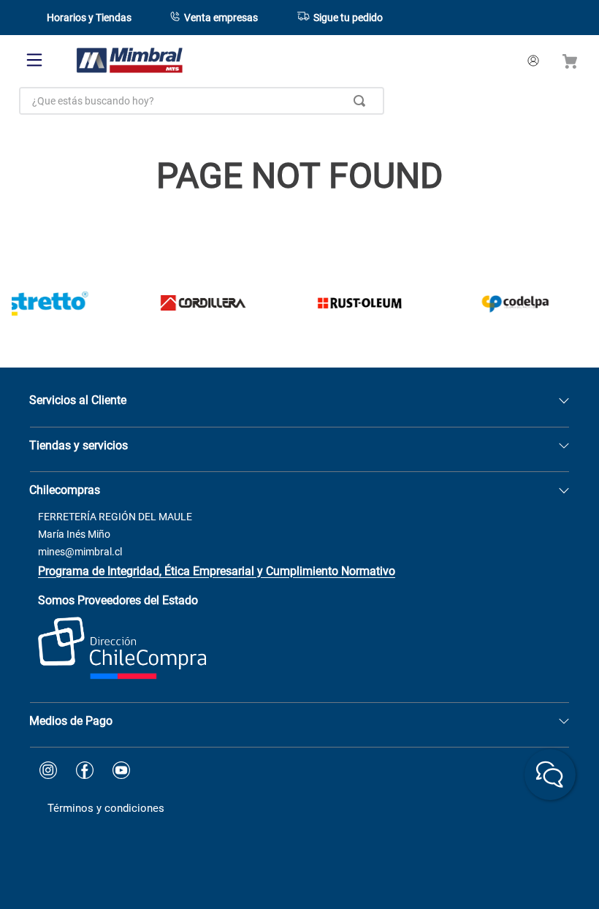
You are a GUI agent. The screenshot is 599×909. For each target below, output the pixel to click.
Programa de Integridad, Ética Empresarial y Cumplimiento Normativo (216, 571)
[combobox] (201, 101)
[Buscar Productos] (362, 100)
